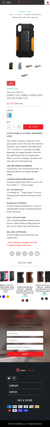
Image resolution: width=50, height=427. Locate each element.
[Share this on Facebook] (18, 253)
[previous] (21, 41)
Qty (8, 122)
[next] (28, 41)
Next (29, 11)
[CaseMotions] (25, 2)
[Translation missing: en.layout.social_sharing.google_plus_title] (30, 253)
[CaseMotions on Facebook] (14, 378)
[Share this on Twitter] (12, 253)
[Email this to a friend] (37, 253)
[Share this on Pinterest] (24, 253)
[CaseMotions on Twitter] (9, 378)
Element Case (12, 89)
